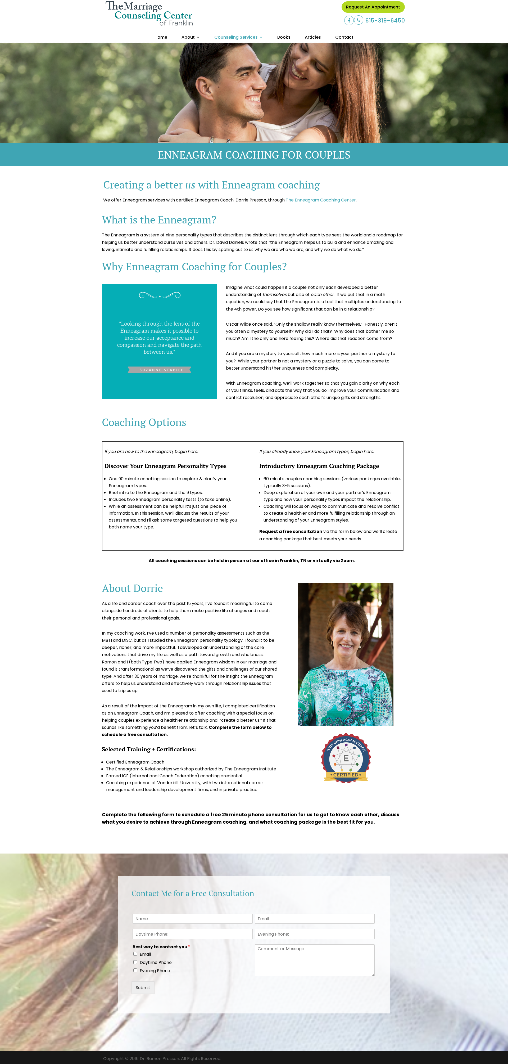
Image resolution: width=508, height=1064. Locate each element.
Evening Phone (155, 971)
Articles (313, 37)
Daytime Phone (156, 962)
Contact (344, 37)
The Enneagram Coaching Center (321, 200)
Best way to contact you (161, 947)
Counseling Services (236, 37)
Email (145, 954)
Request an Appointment (373, 7)
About (188, 37)
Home (161, 37)
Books (284, 37)
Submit (143, 988)
